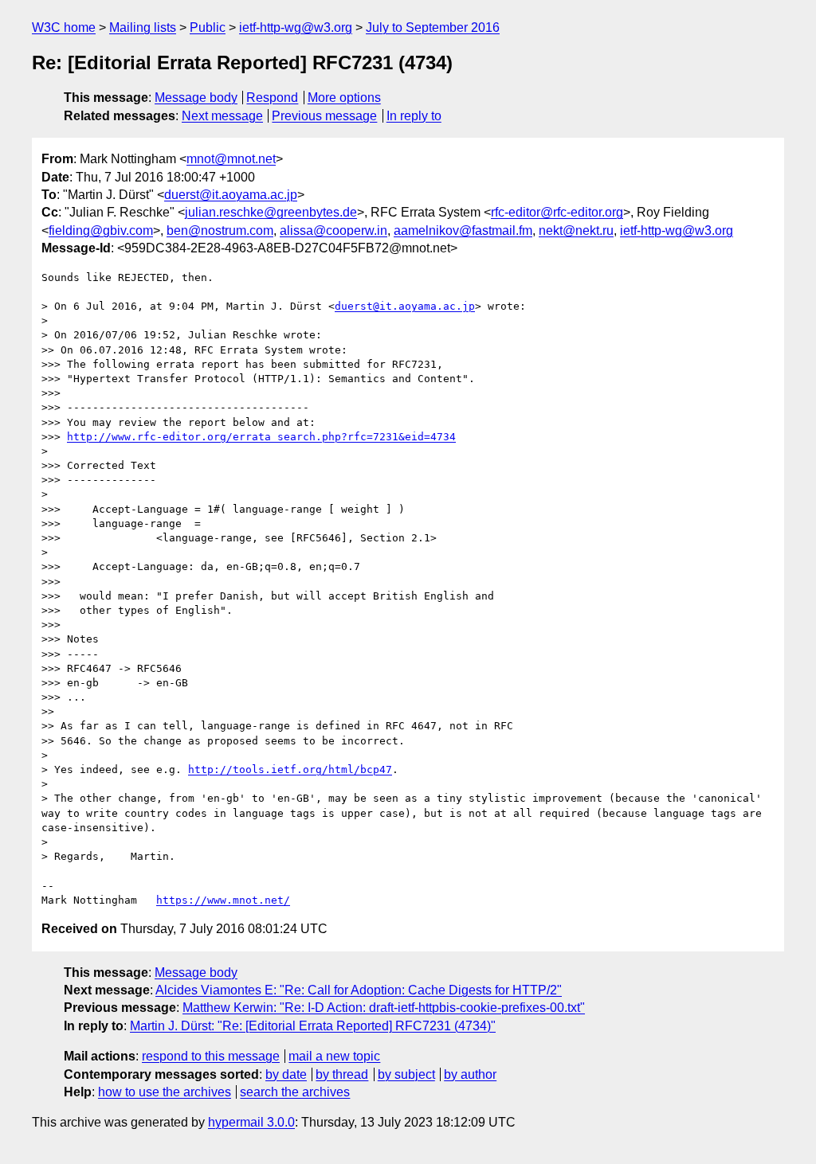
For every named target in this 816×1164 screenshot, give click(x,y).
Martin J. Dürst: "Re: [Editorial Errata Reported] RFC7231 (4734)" (313, 1026)
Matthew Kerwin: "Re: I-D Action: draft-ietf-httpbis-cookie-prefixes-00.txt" (383, 1007)
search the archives (295, 1092)
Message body (196, 97)
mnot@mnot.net (231, 159)
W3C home (64, 27)
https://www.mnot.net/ (223, 900)
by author (470, 1074)
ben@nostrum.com (220, 230)
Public (208, 27)
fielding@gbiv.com (101, 230)
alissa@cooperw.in (333, 230)
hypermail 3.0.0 (251, 1122)
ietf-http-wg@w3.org (295, 27)
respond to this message (211, 1056)
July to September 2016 (433, 27)
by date (286, 1074)
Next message (222, 116)
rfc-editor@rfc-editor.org (557, 212)
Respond (272, 97)
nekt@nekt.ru (576, 230)
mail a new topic (334, 1056)
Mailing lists (142, 27)
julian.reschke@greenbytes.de (271, 212)
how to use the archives (164, 1092)
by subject (406, 1074)
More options (344, 97)
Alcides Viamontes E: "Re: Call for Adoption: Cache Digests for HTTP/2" (358, 990)
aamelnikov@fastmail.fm (463, 230)
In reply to (413, 116)
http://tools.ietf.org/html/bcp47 (290, 769)
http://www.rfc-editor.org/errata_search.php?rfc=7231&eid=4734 (261, 437)
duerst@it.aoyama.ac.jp (230, 194)
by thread (342, 1074)
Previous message (324, 116)
